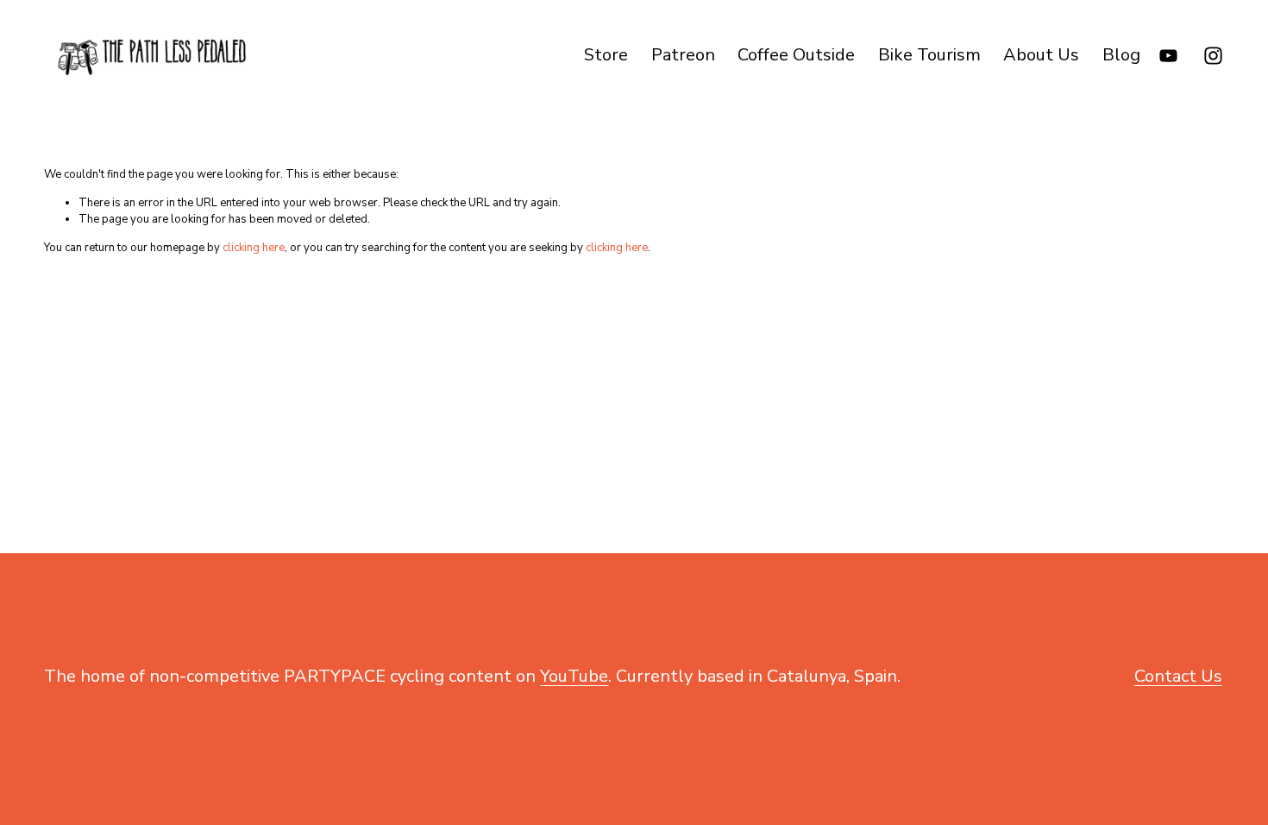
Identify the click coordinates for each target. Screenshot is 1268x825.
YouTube (574, 676)
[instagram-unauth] (1213, 55)
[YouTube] (1168, 55)
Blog (1121, 54)
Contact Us (1178, 676)
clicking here (254, 247)
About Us (1041, 54)
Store (606, 54)
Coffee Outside (796, 54)
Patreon (683, 54)
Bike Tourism (929, 54)
